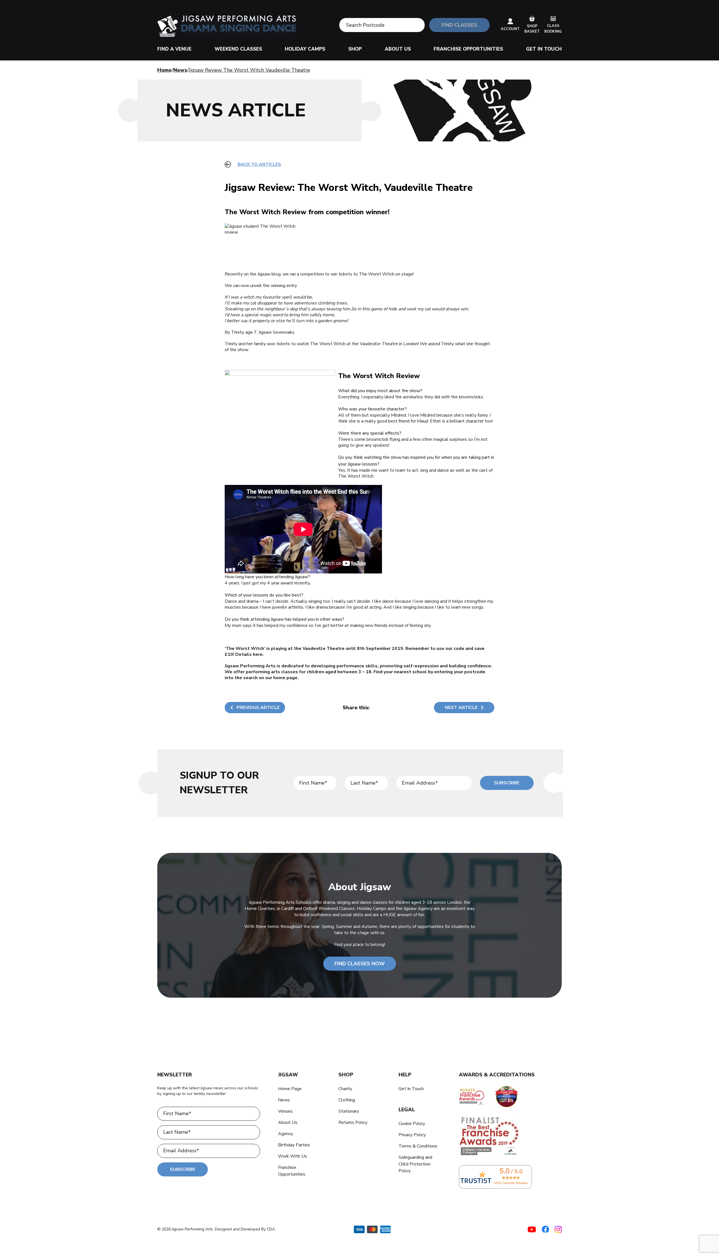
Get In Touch (544, 49)
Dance (231, 601)
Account (510, 28)
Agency (285, 1134)
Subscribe (506, 783)
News (180, 70)
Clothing (346, 1100)
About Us (398, 49)
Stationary (348, 1111)
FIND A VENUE (174, 49)
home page (285, 678)
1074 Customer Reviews (511, 1183)
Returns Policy (352, 1122)
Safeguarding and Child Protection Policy (415, 1164)
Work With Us (292, 1156)
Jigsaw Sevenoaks (276, 332)
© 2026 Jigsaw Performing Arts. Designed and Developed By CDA (216, 1229)
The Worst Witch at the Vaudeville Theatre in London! (364, 344)
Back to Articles (259, 164)
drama (252, 601)
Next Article (461, 707)
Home (164, 70)
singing (315, 601)
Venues (285, 1111)
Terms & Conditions (418, 1146)
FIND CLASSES (459, 25)
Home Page (290, 1089)
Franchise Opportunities (468, 49)
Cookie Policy (412, 1124)
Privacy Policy (412, 1135)
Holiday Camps (305, 49)
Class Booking (553, 28)
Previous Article (257, 707)
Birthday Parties (294, 1145)
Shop (355, 49)
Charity (345, 1089)
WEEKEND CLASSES (238, 49)
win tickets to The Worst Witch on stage (372, 274)
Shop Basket (532, 29)
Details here (249, 654)
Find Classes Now (360, 963)
